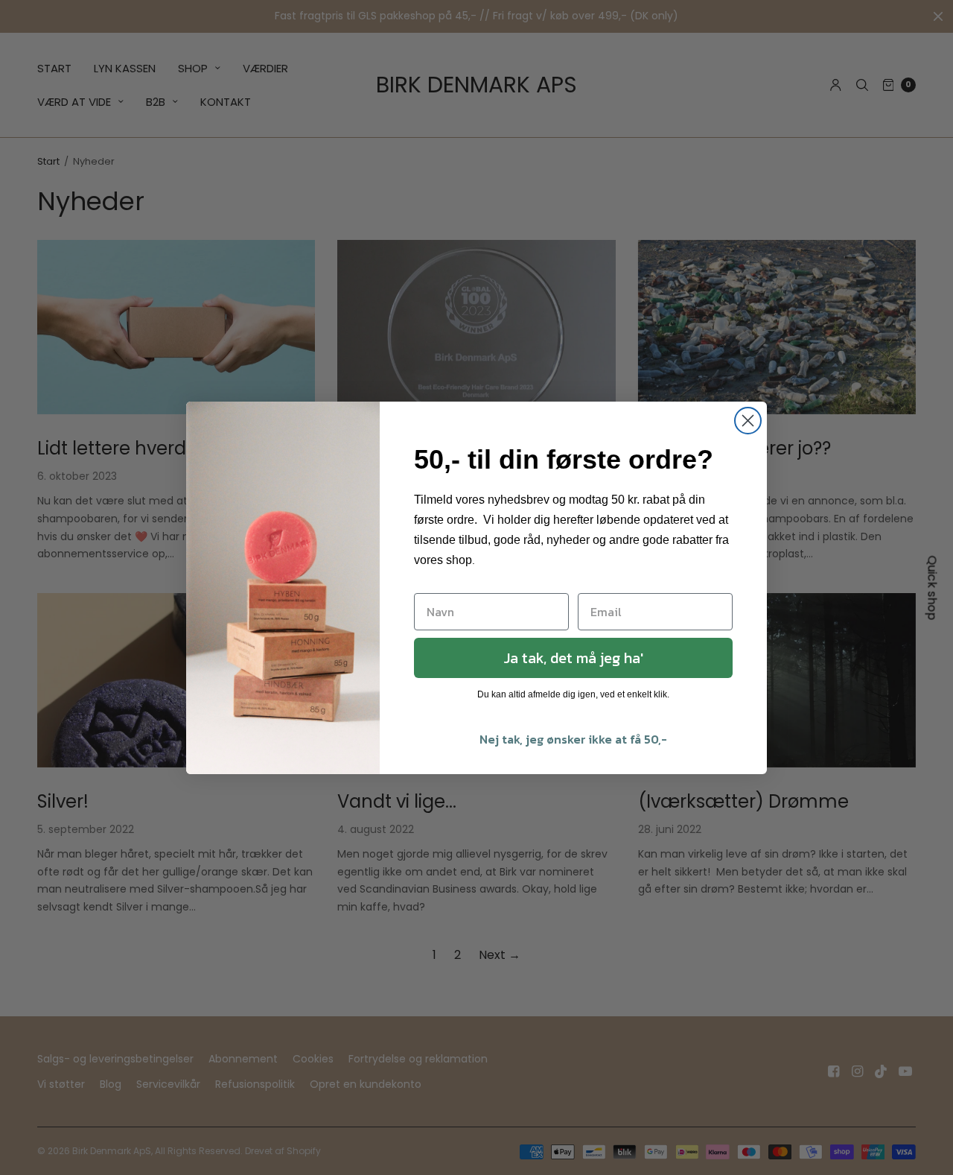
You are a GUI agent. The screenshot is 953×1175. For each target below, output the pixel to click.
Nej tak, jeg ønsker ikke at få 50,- (573, 739)
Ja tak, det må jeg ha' (573, 658)
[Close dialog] (748, 421)
